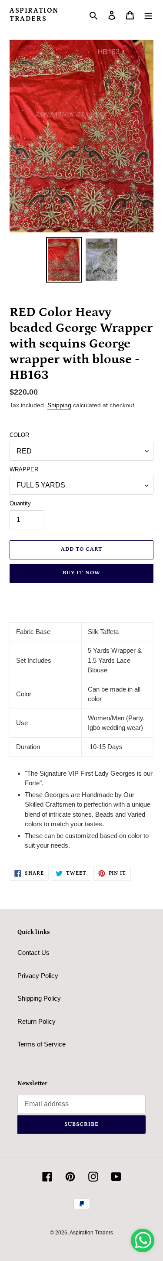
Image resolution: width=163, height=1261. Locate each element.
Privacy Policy (37, 975)
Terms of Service (41, 1044)
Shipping (59, 405)
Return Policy (36, 1021)
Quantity (20, 503)
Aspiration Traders (34, 15)
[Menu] (148, 15)
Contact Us (33, 952)
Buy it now (81, 572)
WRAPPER (24, 469)
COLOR (19, 435)
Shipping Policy (39, 998)
